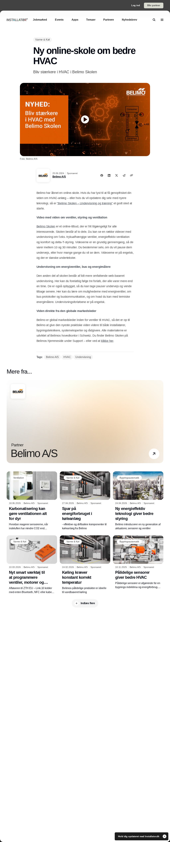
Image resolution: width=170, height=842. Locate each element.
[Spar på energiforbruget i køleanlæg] (85, 500)
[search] (154, 19)
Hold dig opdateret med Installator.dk (139, 836)
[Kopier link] (131, 175)
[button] (154, 453)
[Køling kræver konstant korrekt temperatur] (85, 564)
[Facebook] (102, 175)
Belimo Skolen (46, 226)
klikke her (107, 341)
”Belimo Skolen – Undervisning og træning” (85, 203)
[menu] (162, 19)
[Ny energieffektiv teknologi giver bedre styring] (138, 500)
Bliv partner (153, 5)
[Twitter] (116, 175)
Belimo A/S (59, 176)
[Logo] (17, 19)
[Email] (124, 175)
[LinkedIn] (109, 175)
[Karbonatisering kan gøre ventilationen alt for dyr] (32, 500)
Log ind (135, 5)
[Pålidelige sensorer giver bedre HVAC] (138, 562)
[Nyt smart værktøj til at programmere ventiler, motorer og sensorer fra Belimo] (32, 564)
